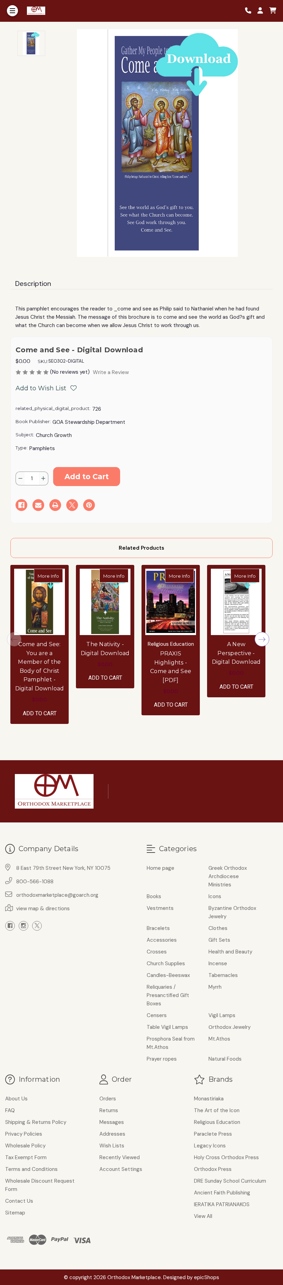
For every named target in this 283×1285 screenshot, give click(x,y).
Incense (217, 963)
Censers (157, 1015)
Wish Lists (111, 1145)
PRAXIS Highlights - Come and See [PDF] (170, 666)
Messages (111, 1122)
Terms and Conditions (31, 1169)
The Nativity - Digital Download (105, 649)
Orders (107, 1098)
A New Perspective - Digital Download (236, 653)
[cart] (272, 11)
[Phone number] (250, 11)
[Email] (38, 505)
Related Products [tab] (141, 547)
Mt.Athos (219, 1038)
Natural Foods (225, 1058)
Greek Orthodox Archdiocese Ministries (227, 876)
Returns (108, 1110)
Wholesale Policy (25, 1145)
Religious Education (217, 1122)
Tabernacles (223, 975)
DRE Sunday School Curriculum (230, 1180)
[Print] (55, 505)
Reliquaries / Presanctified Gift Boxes (168, 995)
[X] (72, 505)
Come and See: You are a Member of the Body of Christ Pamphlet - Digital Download (39, 666)
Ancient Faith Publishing (222, 1192)
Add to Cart (40, 713)
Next (262, 639)
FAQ (10, 1110)
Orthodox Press (213, 1169)
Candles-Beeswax (168, 975)
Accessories (162, 940)
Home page (160, 868)
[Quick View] (55, 576)
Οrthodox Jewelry (229, 1027)
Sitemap (15, 1212)
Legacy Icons (210, 1145)
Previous (14, 639)
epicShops (206, 1277)
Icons (214, 896)
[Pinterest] (89, 505)
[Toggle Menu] (12, 10)
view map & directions (43, 908)
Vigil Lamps (221, 1015)
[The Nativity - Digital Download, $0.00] (105, 602)
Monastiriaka (209, 1098)
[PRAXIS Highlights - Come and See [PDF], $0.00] (170, 602)
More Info (50, 576)
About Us (16, 1098)
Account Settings (120, 1169)
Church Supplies (166, 963)
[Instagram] (23, 926)
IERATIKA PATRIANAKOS (222, 1204)
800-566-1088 (34, 881)
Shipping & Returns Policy (35, 1122)
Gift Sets (219, 940)
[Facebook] (21, 505)
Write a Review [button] (111, 372)
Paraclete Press (213, 1133)
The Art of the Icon (217, 1110)
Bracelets (158, 928)
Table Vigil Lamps (167, 1027)
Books (154, 896)
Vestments (160, 908)
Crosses (157, 951)
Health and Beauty (230, 951)
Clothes (217, 928)
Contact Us (19, 1201)
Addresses (112, 1133)
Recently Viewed (119, 1157)
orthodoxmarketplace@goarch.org (57, 895)
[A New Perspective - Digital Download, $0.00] (236, 602)
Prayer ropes (162, 1058)
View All (203, 1216)
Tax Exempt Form (26, 1157)
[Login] (262, 11)
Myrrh (215, 987)
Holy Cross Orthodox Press (226, 1157)
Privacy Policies (23, 1133)
